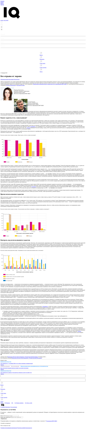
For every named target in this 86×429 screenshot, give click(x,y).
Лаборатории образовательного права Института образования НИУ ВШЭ (50, 84)
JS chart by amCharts (7, 140)
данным (28, 127)
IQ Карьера (7, 402)
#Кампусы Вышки (5, 366)
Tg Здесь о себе (28, 402)
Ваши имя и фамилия (5, 417)
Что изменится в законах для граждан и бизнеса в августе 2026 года (16, 372)
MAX (2, 402)
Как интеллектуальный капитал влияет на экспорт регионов (14, 368)
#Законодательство (6, 361)
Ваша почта (3, 415)
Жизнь (2, 3)
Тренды (2, 4)
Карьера (2, 1)
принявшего (45, 306)
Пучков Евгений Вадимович (31, 356)
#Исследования (15, 366)
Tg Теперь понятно (19, 402)
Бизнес (2, 2)
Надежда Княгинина (11, 85)
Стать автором (13, 407)
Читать (2, 364)
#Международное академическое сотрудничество (34, 366)
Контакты (8, 407)
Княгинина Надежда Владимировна (16, 356)
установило (32, 126)
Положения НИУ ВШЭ (51, 421)
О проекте (3, 407)
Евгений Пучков (20, 85)
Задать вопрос (43, 380)
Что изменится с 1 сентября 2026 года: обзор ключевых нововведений (17, 363)
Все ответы (43, 376)
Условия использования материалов (9, 427)
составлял (33, 186)
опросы (79, 331)
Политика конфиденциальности (24, 427)
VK (12, 402)
